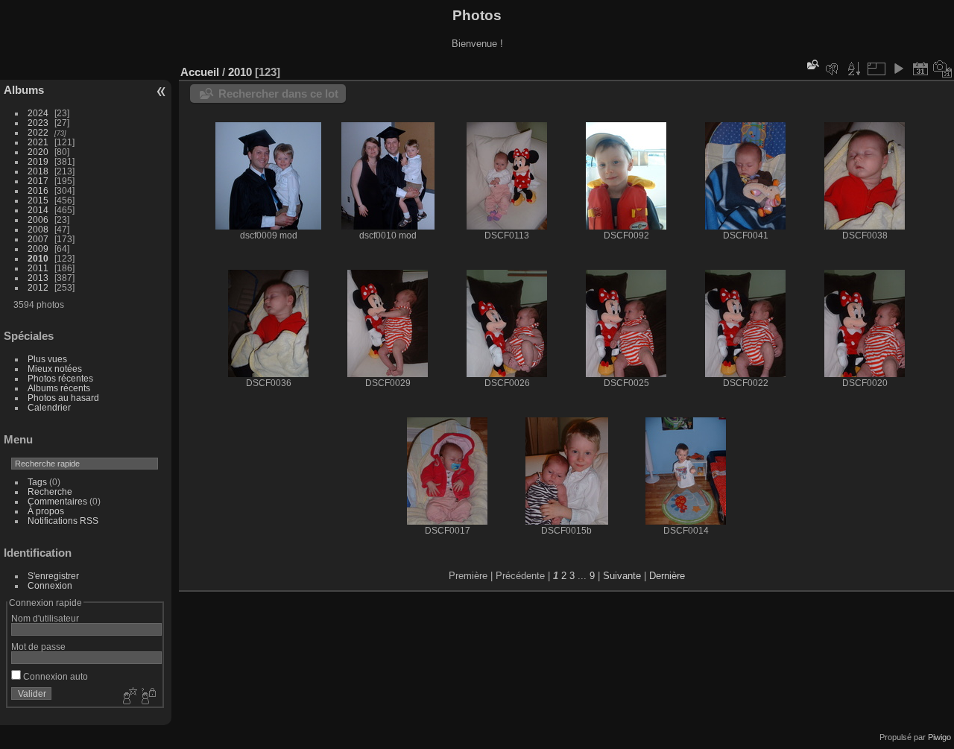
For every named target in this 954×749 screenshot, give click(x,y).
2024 (38, 113)
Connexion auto (54, 676)
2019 (38, 161)
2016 (38, 190)
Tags (37, 482)
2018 (38, 171)
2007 (38, 239)
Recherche (50, 491)
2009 (38, 248)
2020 (38, 152)
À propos (46, 511)
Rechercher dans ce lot (278, 93)
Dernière (667, 575)
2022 (38, 132)
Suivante (622, 575)
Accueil (199, 72)
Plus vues (47, 359)
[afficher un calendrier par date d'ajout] (920, 68)
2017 (38, 181)
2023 (38, 122)
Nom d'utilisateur (45, 618)
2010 (38, 258)
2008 (38, 229)
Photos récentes (60, 378)
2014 (38, 210)
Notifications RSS (63, 520)
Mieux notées (55, 368)
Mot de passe (38, 646)
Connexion (50, 585)
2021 (38, 142)
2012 (38, 287)
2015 (38, 200)
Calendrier (49, 407)
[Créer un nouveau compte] (128, 697)
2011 (38, 268)
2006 (38, 219)
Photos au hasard (63, 397)
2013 (38, 277)
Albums (24, 89)
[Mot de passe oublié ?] (147, 697)
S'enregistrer (53, 576)
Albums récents (59, 388)
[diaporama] (898, 68)
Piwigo (939, 737)
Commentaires (57, 501)
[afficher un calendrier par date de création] (943, 68)
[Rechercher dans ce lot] (811, 64)
